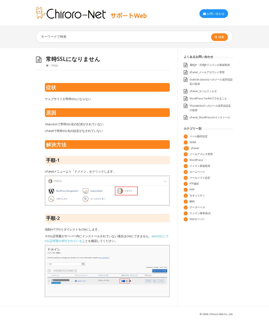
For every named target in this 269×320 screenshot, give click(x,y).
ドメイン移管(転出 (200, 213)
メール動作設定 (199, 136)
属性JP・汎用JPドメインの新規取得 (210, 65)
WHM (193, 142)
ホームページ (197, 172)
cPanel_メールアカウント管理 (207, 72)
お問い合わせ (215, 14)
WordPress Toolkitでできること (208, 98)
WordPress (196, 160)
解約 (192, 201)
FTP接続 (194, 183)
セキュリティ (197, 195)
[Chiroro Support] (99, 13)
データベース (197, 207)
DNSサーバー (197, 219)
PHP (192, 189)
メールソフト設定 (200, 177)
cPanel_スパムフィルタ (203, 91)
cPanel (195, 148)
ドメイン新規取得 (200, 166)
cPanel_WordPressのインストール (210, 117)
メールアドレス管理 (201, 154)
